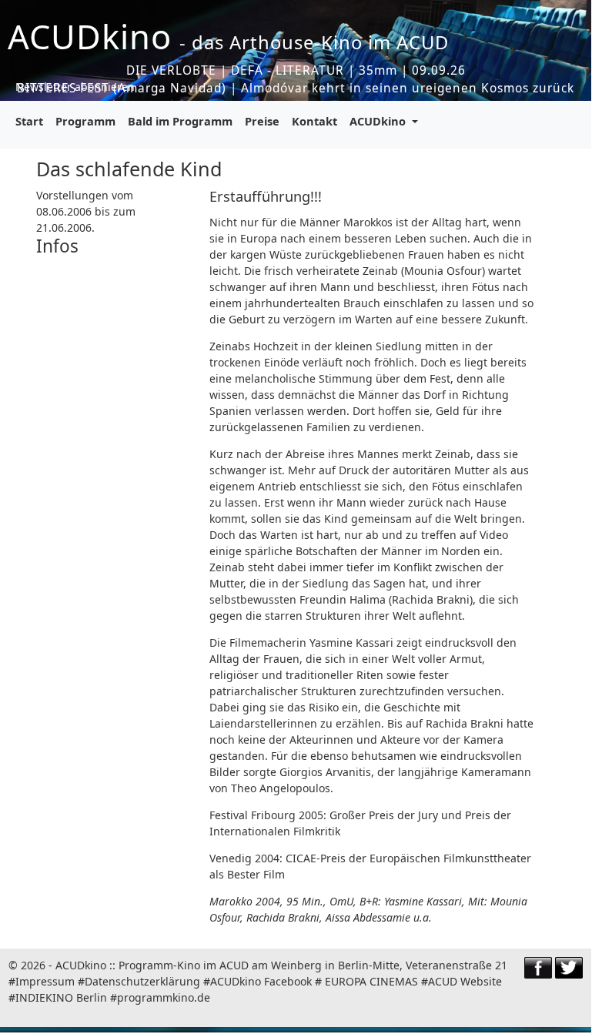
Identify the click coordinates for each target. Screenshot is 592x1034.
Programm (85, 121)
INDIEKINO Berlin (61, 997)
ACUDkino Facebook (261, 981)
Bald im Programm (180, 121)
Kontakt (314, 121)
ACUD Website (465, 981)
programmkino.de (163, 997)
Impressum (45, 981)
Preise (262, 121)
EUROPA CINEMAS (371, 981)
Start (29, 121)
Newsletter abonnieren (75, 86)
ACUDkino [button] (379, 121)
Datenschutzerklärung (142, 981)
